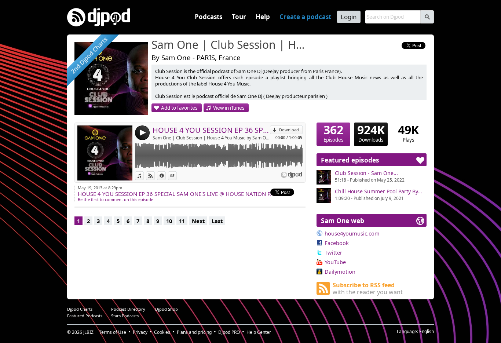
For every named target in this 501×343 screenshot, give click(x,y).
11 (182, 221)
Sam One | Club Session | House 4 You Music (230, 45)
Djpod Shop (166, 309)
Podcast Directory (128, 309)
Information (165, 175)
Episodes (333, 133)
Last (217, 221)
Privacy (140, 332)
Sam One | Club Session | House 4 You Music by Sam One (211, 138)
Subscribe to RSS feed (368, 288)
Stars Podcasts (125, 315)
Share (176, 175)
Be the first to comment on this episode (115, 199)
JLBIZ (88, 332)
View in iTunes (228, 108)
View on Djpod (154, 175)
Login (349, 16)
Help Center (258, 332)
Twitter (333, 252)
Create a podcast (305, 16)
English (426, 331)
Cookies (162, 332)
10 (169, 221)
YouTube (335, 262)
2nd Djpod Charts (89, 55)
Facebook (337, 243)
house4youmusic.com (352, 233)
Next (198, 221)
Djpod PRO (229, 332)
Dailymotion (340, 271)
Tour (239, 16)
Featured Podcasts (84, 315)
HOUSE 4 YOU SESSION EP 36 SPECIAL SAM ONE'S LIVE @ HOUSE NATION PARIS (211, 130)
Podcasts (208, 16)
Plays (408, 133)
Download (289, 129)
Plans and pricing (194, 332)
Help (263, 16)
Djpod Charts (79, 309)
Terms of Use (112, 332)
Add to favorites (179, 108)
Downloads (371, 133)
